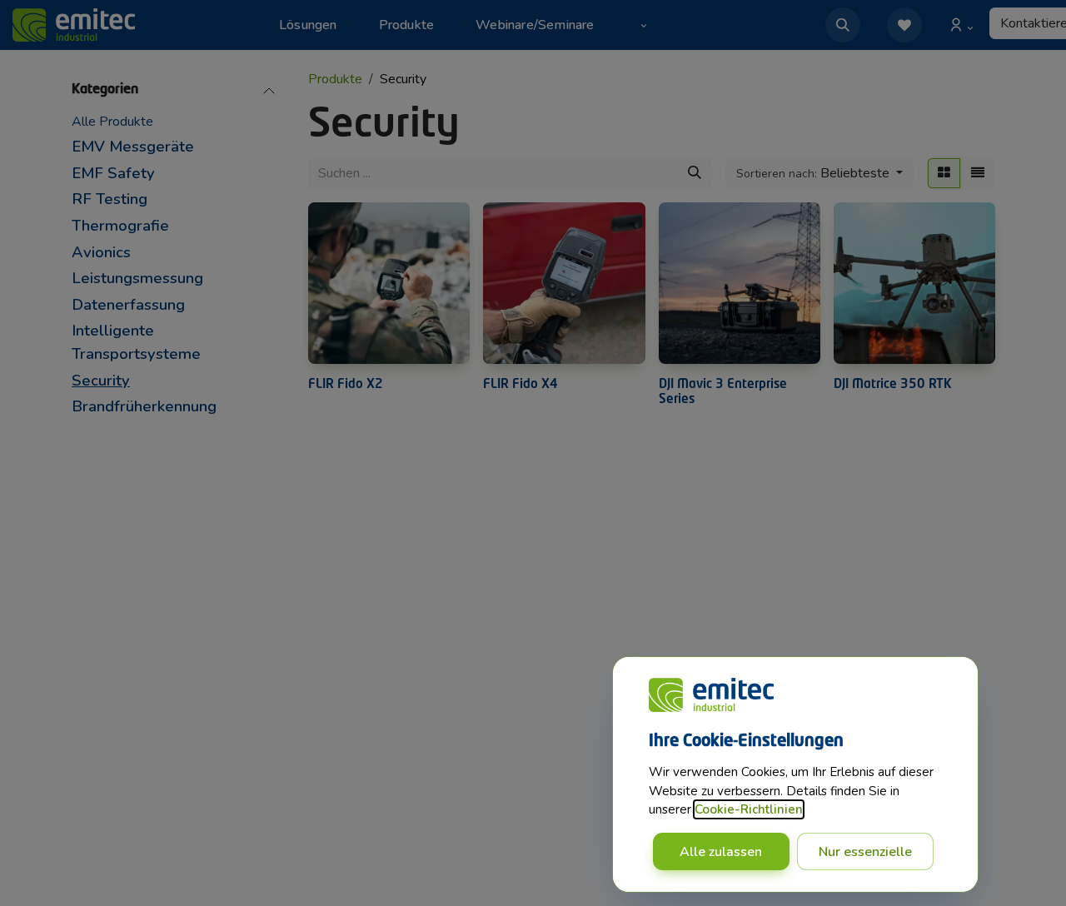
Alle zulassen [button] (721, 852)
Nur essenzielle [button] (865, 852)
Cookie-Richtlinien (749, 809)
